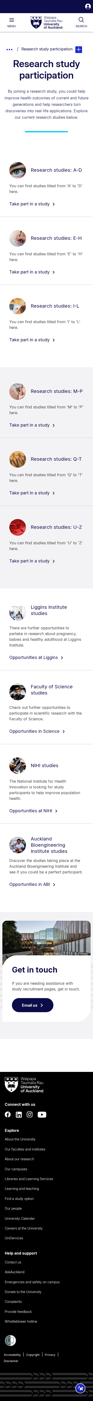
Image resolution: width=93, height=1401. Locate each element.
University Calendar (20, 1218)
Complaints (13, 1301)
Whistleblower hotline (21, 1321)
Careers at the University (24, 1228)
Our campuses (16, 1169)
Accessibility (12, 1355)
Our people (13, 1208)
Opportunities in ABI (30, 884)
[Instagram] (30, 1115)
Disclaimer (11, 1361)
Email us (29, 1005)
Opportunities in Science (35, 731)
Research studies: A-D (56, 170)
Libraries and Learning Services (29, 1179)
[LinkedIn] (19, 1115)
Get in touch (34, 969)
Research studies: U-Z (56, 527)
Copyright (33, 1355)
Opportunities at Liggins (34, 657)
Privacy (50, 1355)
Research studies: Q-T (56, 459)
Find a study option (19, 1199)
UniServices (14, 1238)
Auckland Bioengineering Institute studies (49, 845)
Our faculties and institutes (25, 1149)
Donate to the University (23, 1292)
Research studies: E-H (56, 238)
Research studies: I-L (55, 306)
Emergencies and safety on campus (32, 1282)
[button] (88, 7)
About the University (20, 1139)
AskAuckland (14, 1272)
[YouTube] (42, 1115)
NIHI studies (44, 765)
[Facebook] (8, 1115)
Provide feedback (18, 1312)
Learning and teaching (22, 1189)
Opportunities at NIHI (31, 810)
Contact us (13, 1262)
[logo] (46, 22)
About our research (19, 1159)
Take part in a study (30, 203)
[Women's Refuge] (10, 1344)
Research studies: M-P (57, 391)
